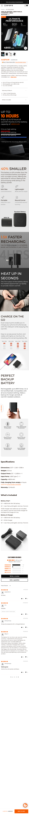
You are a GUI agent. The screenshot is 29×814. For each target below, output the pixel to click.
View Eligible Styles (20, 62)
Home (2, 9)
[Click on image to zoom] (25, 48)
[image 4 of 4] (14, 54)
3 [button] (14, 677)
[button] (1, 5)
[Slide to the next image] (27, 33)
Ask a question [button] (14, 580)
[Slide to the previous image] (1, 33)
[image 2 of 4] (6, 54)
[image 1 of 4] (2, 54)
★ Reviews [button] (1, 408)
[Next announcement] (27, 2)
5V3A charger (12, 245)
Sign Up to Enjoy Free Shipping (14, 2)
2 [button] (12, 677)
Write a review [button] (14, 576)
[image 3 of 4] (10, 54)
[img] (4, 590)
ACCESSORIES (10, 9)
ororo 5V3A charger (13, 484)
